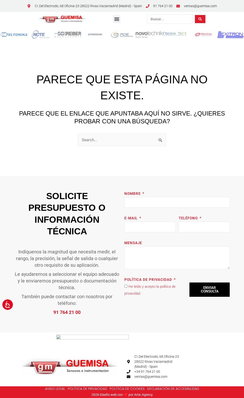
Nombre (133, 193)
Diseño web (108, 395)
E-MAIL (131, 218)
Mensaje (133, 243)
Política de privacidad (148, 279)
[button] (117, 19)
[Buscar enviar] (200, 19)
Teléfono (189, 218)
